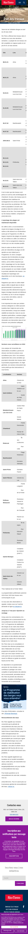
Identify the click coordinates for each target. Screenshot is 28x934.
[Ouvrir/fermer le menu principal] (20, 2)
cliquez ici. (11, 786)
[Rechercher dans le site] (24, 2)
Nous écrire (14, 819)
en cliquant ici (17, 606)
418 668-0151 (14, 814)
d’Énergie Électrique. (10, 713)
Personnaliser (7, 931)
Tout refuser (20, 930)
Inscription (14, 856)
